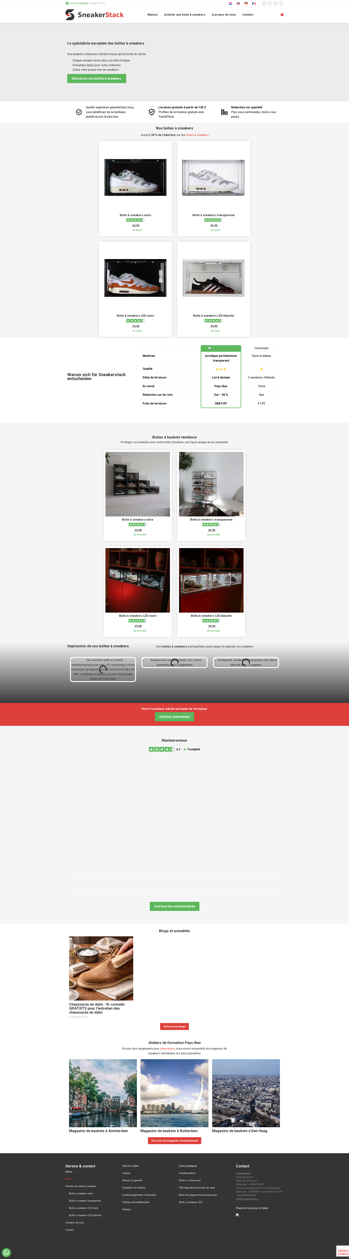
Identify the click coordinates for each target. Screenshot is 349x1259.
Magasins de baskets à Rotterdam (169, 1131)
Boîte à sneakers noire (135, 215)
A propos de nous (74, 1222)
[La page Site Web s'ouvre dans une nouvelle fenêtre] (281, 3)
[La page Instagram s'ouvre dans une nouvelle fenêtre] (264, 3)
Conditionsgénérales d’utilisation (139, 1195)
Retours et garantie (132, 1180)
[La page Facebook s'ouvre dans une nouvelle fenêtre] (270, 3)
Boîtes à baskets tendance (175, 437)
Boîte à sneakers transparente (213, 215)
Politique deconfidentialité (135, 1202)
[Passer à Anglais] (239, 3)
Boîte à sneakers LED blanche (213, 315)
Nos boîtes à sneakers (174, 128)
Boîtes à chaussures (190, 1180)
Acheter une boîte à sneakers (81, 1186)
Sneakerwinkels (187, 1173)
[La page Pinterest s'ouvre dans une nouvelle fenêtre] (275, 3)
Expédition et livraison (134, 1187)
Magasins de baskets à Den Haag (239, 1131)
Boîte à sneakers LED (190, 1202)
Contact (69, 1229)
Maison (69, 1179)
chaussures (167, 1048)
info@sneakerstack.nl (247, 1199)
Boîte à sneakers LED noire (135, 315)
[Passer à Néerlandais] (231, 3)
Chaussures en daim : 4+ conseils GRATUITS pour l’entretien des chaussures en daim (97, 1008)
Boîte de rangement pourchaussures (198, 1195)
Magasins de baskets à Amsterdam (98, 1131)
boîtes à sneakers (197, 135)
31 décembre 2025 (78, 1017)
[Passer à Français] (254, 3)
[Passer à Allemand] (246, 3)
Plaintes (126, 1209)
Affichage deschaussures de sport (197, 1187)
